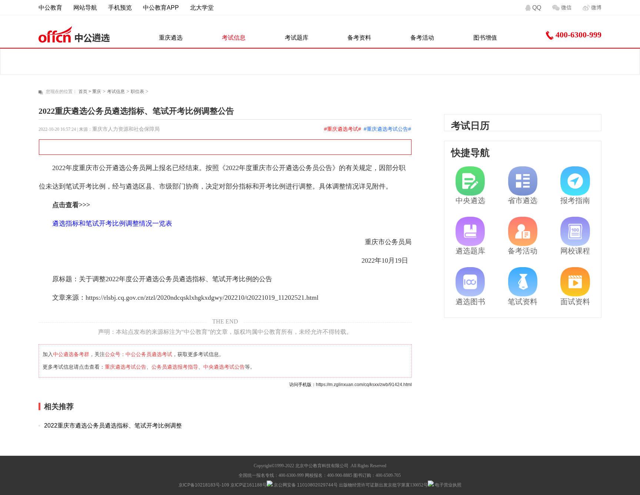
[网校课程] (575, 231)
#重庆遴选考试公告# (387, 129)
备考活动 (422, 37)
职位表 (137, 91)
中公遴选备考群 (71, 354)
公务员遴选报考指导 (174, 367)
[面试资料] (575, 281)
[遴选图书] (470, 281)
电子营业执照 (447, 485)
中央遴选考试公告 (224, 367)
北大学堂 (202, 7)
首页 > (85, 91)
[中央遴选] (470, 181)
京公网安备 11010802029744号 (305, 485)
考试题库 (297, 37)
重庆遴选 (171, 37)
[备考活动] (522, 231)
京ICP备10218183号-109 (204, 485)
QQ (536, 7)
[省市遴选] (522, 181)
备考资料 (359, 37)
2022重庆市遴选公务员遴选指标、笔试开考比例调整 (113, 425)
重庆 (96, 91)
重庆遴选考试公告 (125, 367)
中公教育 (50, 7)
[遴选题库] (470, 231)
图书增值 (485, 37)
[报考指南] (575, 181)
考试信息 (234, 37)
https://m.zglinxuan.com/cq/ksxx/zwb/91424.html (364, 384)
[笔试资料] (522, 281)
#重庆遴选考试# (342, 129)
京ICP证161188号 (248, 485)
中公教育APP (161, 7)
